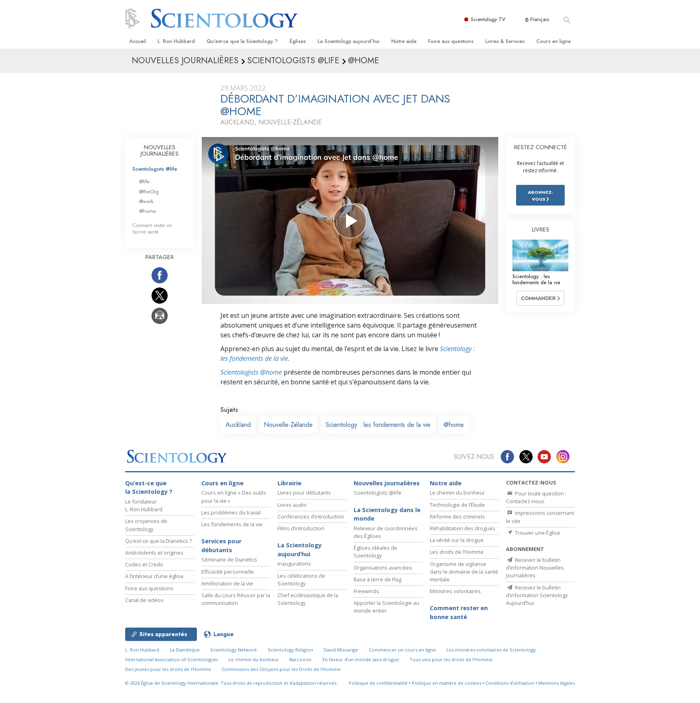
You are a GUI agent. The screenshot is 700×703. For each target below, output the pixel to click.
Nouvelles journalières (387, 483)
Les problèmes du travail (231, 512)
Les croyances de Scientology (146, 524)
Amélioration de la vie (227, 583)
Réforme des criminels (457, 516)
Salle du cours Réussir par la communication (235, 599)
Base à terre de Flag (377, 579)
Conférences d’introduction (310, 516)
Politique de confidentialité (378, 683)
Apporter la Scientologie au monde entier (386, 606)
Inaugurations (294, 563)
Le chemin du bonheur (457, 492)
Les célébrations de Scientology (301, 579)
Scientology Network (233, 650)
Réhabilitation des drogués (462, 528)
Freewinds (366, 591)
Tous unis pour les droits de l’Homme (451, 659)
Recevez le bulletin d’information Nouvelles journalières (535, 567)
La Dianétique (185, 650)
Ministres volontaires (455, 591)
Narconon (300, 659)
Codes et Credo (144, 564)
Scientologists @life (154, 169)
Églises (298, 41)
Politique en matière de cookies (446, 683)
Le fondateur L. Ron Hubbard (143, 505)
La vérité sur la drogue (457, 540)
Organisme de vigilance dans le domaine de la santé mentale (464, 571)
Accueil (137, 41)
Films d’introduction (300, 528)
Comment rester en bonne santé (152, 228)
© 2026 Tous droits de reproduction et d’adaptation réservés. (231, 683)
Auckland (238, 424)
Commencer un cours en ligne (402, 650)
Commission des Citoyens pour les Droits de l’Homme (281, 669)
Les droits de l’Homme (457, 551)
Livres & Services (505, 41)
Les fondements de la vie (231, 524)
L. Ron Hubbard (176, 41)
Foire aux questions (451, 41)
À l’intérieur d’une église (154, 576)
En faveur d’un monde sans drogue (360, 659)
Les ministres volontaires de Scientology (491, 650)
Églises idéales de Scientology (375, 551)
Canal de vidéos (144, 600)
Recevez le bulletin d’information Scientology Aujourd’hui (537, 595)
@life (144, 181)
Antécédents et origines (154, 552)
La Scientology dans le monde (387, 514)
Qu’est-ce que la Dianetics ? (158, 540)
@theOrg (149, 191)
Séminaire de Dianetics (229, 559)
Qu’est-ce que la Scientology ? (242, 41)
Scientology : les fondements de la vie (378, 424)
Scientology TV (488, 19)
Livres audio (292, 504)
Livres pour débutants (304, 492)
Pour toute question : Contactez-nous (536, 497)
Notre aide (403, 41)
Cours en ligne (553, 41)
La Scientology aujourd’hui (349, 41)
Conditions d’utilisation (509, 683)
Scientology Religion (290, 650)
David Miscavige (341, 650)
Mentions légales (556, 683)
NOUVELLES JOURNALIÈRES (160, 150)
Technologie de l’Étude (457, 504)
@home (454, 424)
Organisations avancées (383, 567)
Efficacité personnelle (227, 571)
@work (146, 201)
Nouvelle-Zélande (288, 424)
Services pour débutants (221, 545)
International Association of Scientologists (171, 659)
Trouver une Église (537, 532)
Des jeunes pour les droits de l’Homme (168, 669)
